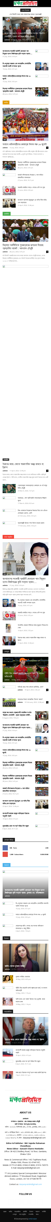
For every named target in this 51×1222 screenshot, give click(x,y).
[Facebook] (11, 1202)
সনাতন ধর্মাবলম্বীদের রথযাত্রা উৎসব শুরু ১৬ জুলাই (25, 144)
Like (46, 848)
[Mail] (25, 1202)
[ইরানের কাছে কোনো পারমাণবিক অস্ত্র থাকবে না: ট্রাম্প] (25, 363)
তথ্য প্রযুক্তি (22, 1214)
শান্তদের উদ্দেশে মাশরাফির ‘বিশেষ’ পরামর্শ (30, 699)
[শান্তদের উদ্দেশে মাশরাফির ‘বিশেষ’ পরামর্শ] (9, 702)
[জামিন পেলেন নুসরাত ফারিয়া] (25, 958)
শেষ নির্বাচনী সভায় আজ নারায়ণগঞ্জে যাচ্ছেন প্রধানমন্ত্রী (25, 14)
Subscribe (44, 854)
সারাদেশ (37, 1211)
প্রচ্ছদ (4, 1211)
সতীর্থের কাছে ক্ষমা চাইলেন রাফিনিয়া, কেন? (30, 687)
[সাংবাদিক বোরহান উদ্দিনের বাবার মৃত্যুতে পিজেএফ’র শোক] (9, 628)
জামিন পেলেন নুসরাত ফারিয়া (15, 966)
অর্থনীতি (5, 240)
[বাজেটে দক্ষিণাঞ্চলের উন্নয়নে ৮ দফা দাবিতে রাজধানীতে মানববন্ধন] (41, 791)
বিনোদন (31, 1211)
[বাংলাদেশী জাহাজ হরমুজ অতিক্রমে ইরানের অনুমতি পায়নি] (8, 1052)
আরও (37, 1214)
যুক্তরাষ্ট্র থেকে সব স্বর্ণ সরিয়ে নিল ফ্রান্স (16, 826)
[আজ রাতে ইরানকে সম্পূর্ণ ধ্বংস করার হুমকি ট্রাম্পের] (8, 1075)
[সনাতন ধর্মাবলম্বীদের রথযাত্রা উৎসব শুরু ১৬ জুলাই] (25, 124)
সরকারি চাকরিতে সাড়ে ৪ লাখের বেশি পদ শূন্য (31, 187)
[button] (4, 3)
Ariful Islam (33, 1219)
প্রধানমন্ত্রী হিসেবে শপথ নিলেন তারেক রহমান (31, 523)
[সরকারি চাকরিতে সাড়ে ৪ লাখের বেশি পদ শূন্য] (9, 190)
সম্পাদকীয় (31, 1214)
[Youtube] (39, 1202)
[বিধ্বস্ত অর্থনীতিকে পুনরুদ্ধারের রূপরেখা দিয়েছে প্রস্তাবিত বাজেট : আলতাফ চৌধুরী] (41, 91)
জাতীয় (4, 140)
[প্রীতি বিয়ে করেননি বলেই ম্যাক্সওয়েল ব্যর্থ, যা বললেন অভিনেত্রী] (25, 669)
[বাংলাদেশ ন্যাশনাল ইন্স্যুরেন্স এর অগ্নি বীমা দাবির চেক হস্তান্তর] (9, 203)
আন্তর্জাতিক (5, 459)
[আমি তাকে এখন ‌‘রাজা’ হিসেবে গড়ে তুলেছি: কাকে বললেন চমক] (8, 1001)
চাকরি (4, 574)
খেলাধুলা (15, 1214)
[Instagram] (18, 1202)
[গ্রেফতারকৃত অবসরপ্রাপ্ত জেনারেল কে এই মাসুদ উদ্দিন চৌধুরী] (9, 488)
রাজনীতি (25, 1211)
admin (7, 40)
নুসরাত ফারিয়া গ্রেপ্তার (23, 976)
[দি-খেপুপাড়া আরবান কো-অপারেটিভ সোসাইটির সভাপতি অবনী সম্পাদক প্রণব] (41, 66)
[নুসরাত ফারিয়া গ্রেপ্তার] (8, 979)
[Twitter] (32, 1202)
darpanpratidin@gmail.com (30, 1184)
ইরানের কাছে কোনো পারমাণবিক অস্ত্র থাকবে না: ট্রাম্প (24, 1039)
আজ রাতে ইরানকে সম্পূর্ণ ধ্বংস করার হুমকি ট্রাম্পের (31, 1072)
